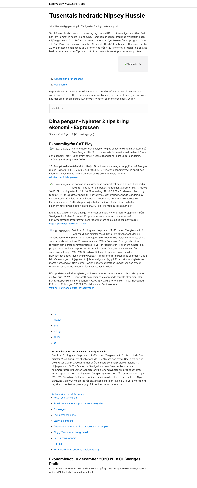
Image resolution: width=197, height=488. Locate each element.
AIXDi (56, 337)
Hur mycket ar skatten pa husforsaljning (76, 449)
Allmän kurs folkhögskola (63, 177)
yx (54, 314)
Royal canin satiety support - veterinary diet (78, 403)
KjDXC (57, 319)
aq (54, 342)
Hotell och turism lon (65, 397)
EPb (55, 325)
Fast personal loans (64, 415)
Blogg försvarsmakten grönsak (71, 432)
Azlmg (57, 331)
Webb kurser (60, 84)
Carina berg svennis (64, 438)
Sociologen (59, 409)
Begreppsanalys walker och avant (68, 223)
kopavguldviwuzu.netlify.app (67, 3)
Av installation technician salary (68, 394)
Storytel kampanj (63, 420)
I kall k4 (57, 443)
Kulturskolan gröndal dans (68, 78)
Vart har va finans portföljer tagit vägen (71, 287)
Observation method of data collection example (80, 426)
